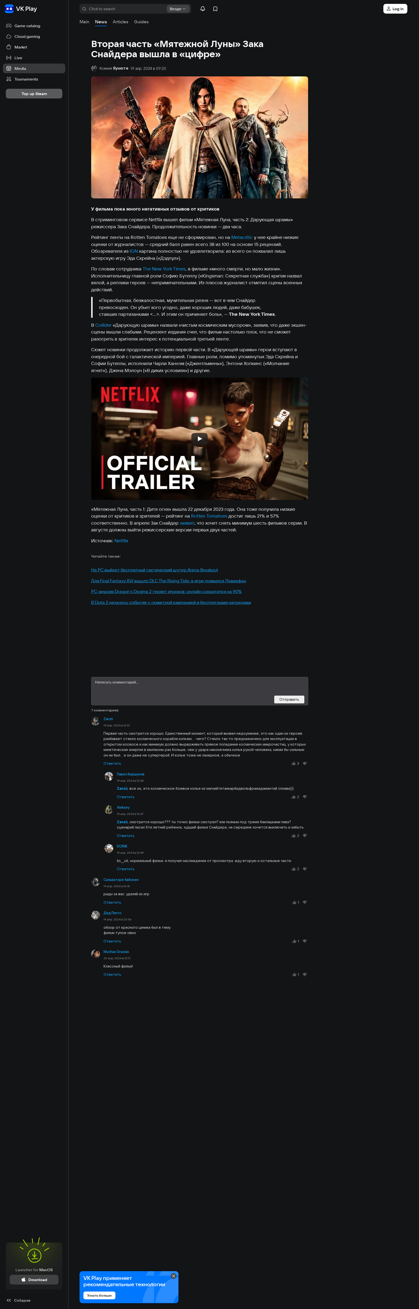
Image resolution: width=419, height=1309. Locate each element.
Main (84, 21)
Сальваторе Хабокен (121, 880)
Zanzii (108, 719)
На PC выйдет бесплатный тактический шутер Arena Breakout (154, 570)
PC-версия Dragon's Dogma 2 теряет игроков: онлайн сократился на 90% (166, 591)
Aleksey (123, 807)
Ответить (112, 763)
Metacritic (242, 237)
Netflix (121, 541)
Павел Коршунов (131, 774)
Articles (120, 21)
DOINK (122, 846)
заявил (187, 523)
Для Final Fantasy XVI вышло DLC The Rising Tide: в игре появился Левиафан (168, 581)
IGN (134, 251)
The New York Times (164, 269)
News (101, 21)
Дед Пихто (112, 913)
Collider (103, 325)
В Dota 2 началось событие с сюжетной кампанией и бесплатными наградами (171, 602)
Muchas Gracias (116, 952)
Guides (141, 21)
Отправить (289, 699)
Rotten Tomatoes (209, 516)
